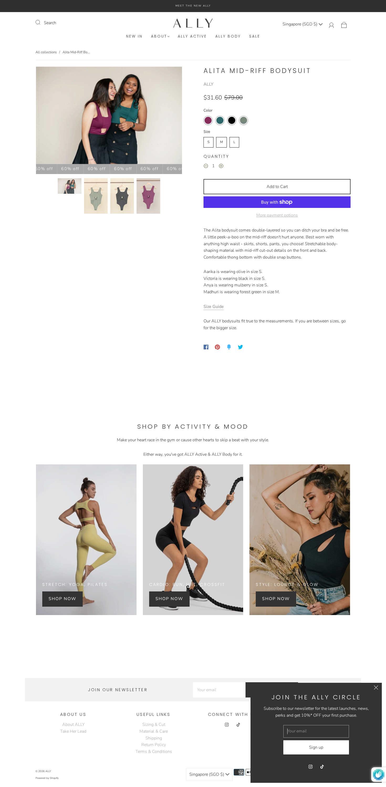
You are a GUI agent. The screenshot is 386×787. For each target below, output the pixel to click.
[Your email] (219, 689)
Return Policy (153, 745)
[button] (50, 116)
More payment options (277, 215)
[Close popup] (376, 688)
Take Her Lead (73, 731)
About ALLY (73, 724)
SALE (254, 36)
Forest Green (220, 120)
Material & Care (153, 731)
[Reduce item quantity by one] (206, 167)
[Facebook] (206, 347)
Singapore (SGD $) (301, 24)
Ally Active (192, 36)
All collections (46, 52)
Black (231, 120)
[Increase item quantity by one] (221, 167)
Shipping (153, 738)
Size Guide (214, 306)
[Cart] (344, 24)
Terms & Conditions (153, 751)
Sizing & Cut (153, 724)
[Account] (331, 24)
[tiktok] (238, 724)
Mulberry (208, 120)
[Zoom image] (109, 116)
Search (50, 23)
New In (134, 36)
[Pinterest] (217, 347)
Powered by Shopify (47, 778)
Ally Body (228, 36)
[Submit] (41, 22)
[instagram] (226, 724)
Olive (243, 120)
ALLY (208, 84)
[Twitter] (240, 347)
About (159, 36)
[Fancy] (229, 347)
